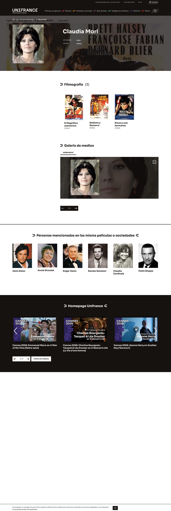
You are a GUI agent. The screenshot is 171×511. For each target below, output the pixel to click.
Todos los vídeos (41, 359)
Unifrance (136, 11)
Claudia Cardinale (118, 272)
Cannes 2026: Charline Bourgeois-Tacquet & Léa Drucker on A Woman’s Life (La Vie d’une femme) (34, 348)
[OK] (115, 508)
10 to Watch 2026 (129, 2)
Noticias (68, 11)
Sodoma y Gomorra (95, 124)
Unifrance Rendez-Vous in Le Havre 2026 (107, 2)
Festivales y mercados (84, 11)
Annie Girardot (46, 270)
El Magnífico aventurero (71, 124)
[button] (154, 162)
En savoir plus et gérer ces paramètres (24, 509)
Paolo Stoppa (145, 271)
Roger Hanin (70, 271)
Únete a (147, 11)
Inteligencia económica (120, 11)
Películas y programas (53, 11)
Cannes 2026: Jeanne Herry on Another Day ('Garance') (84, 346)
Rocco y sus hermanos (121, 124)
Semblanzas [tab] (68, 152)
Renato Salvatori (97, 271)
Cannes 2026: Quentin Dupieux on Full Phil (134, 346)
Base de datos (102, 11)
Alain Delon (18, 271)
